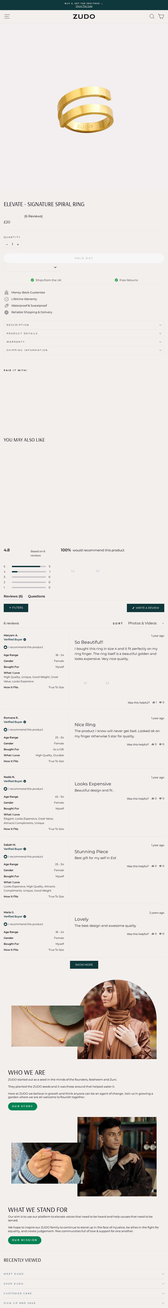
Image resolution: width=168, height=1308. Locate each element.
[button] (73, 571)
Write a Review (149, 609)
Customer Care (18, 1293)
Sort (119, 623)
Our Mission (24, 1240)
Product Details (22, 333)
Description (18, 324)
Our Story (22, 1106)
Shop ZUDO (14, 1283)
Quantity (12, 237)
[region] (86, 571)
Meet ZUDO (14, 1273)
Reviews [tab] (13, 597)
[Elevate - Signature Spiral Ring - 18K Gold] (6, 415)
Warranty (16, 341)
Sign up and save (20, 1303)
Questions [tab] (36, 597)
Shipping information (27, 350)
